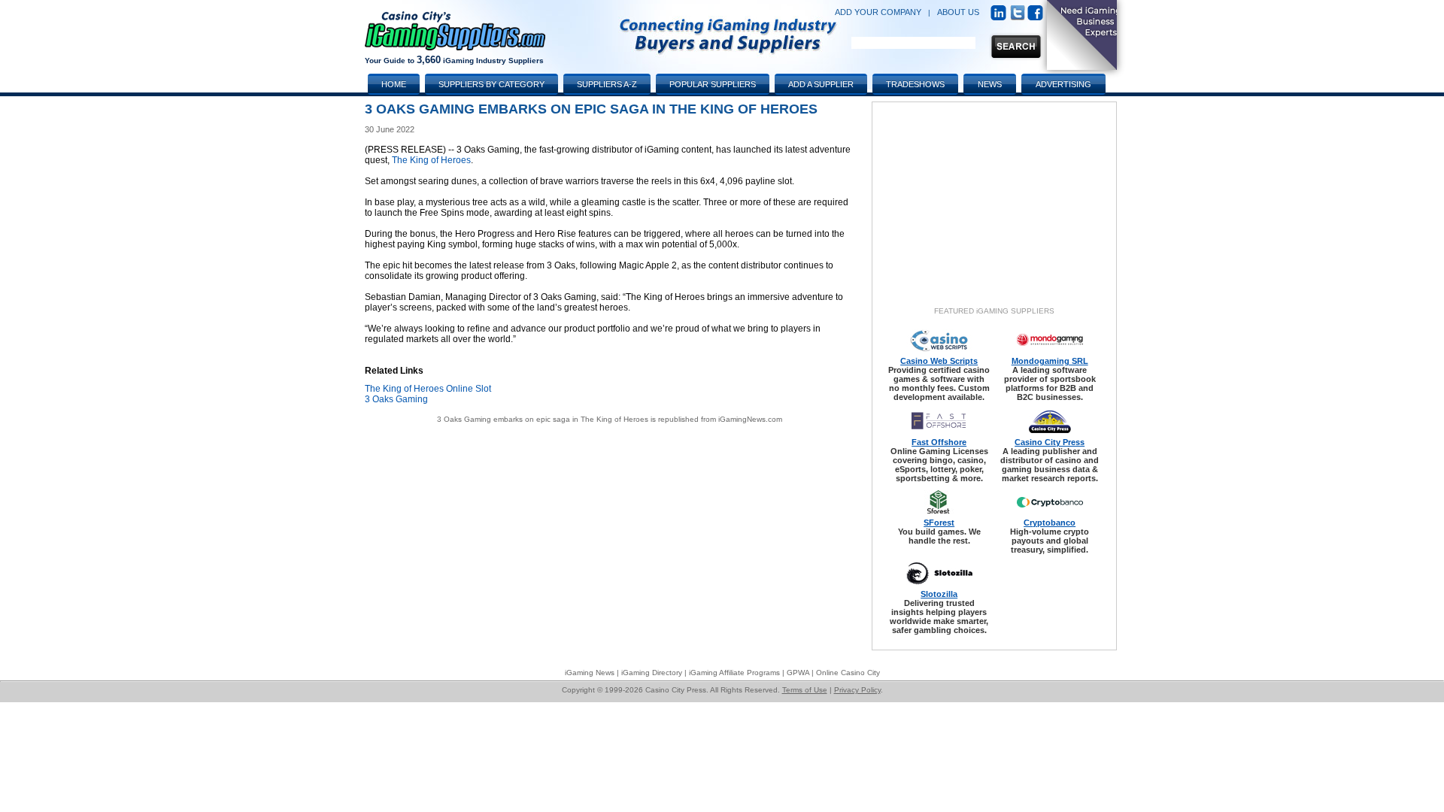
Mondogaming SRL (1050, 360)
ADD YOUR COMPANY (878, 12)
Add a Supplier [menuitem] (821, 84)
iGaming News (589, 672)
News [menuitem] (990, 84)
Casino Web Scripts (939, 360)
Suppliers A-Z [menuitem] (607, 84)
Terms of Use (804, 690)
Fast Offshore (939, 442)
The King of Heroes (431, 160)
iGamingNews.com (750, 419)
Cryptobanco (1049, 522)
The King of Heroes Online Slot (428, 388)
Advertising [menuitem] (1063, 84)
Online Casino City (848, 672)
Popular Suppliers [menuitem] (712, 84)
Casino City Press (1050, 442)
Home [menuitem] (393, 84)
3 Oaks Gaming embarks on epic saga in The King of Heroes (542, 419)
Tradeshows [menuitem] (915, 84)
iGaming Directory (651, 672)
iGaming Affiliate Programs (734, 672)
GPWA (798, 672)
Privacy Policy (857, 690)
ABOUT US (958, 12)
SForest (939, 522)
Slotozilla (939, 593)
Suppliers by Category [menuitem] (491, 84)
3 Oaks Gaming (396, 399)
